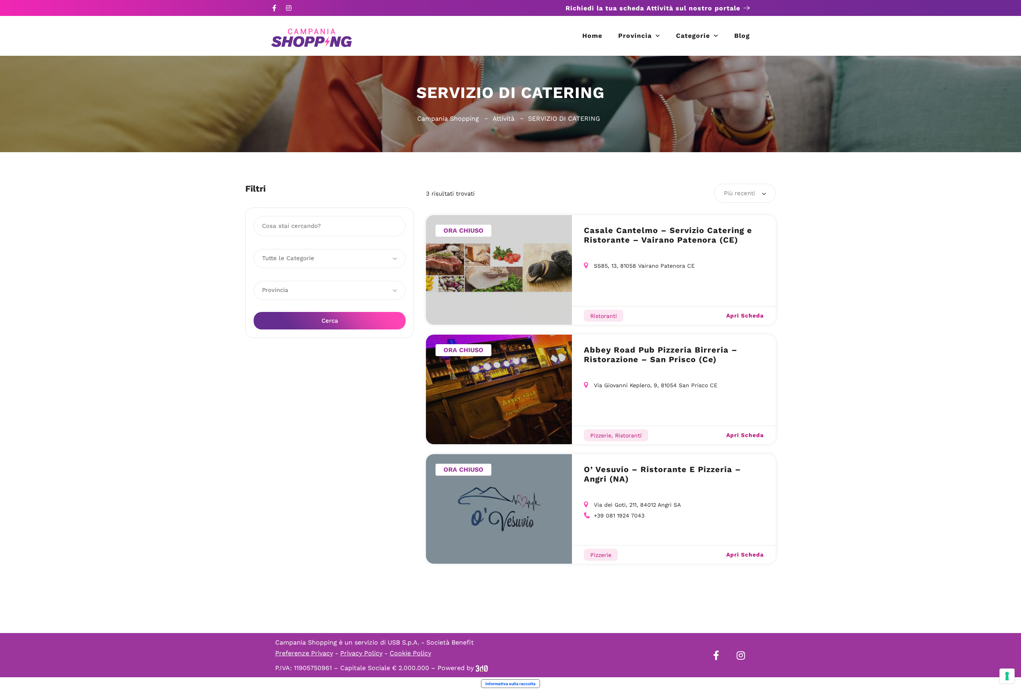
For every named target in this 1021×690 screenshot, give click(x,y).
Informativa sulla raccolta (510, 683)
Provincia (635, 35)
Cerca (329, 320)
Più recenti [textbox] (739, 193)
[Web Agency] (482, 668)
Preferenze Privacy (304, 653)
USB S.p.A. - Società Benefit (431, 642)
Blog (742, 35)
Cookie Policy (410, 653)
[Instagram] (289, 8)
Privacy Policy (361, 653)
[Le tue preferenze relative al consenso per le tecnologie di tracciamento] (1007, 676)
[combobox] (745, 193)
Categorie (693, 35)
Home (592, 35)
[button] (330, 258)
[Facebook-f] (274, 8)
